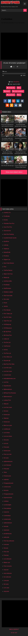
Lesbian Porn (7, 400)
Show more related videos (14, 172)
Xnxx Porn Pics (8, 227)
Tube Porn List (7, 320)
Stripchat (6, 418)
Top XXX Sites (7, 317)
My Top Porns (7, 331)
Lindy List (6, 338)
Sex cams (6, 299)
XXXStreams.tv (8, 328)
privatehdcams (7, 533)
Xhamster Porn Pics (9, 223)
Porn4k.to (6, 256)
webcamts (6, 537)
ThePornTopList (8, 270)
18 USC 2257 (14, 632)
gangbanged (11, 94)
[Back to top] (23, 631)
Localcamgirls (7, 504)
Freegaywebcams (8, 483)
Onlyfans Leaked (8, 292)
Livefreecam (7, 429)
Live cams (6, 587)
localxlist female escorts (10, 237)
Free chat (6, 551)
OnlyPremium (7, 288)
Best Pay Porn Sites (9, 364)
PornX (5, 302)
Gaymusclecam (8, 497)
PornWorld (6, 284)
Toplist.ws (6, 248)
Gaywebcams (7, 385)
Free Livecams (8, 566)
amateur (7, 91)
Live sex (6, 443)
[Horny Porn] (11, 3)
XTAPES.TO (7, 212)
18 (19, 87)
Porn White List (8, 357)
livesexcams (7, 450)
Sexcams (6, 439)
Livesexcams (7, 486)
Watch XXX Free (8, 274)
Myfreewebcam (8, 389)
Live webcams (7, 559)
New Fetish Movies (9, 263)
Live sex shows (8, 436)
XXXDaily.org (7, 324)
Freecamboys (7, 508)
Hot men (6, 411)
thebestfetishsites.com (9, 378)
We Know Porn (8, 335)
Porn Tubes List (8, 313)
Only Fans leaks (8, 295)
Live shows (7, 432)
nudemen (6, 479)
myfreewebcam (8, 522)
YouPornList (7, 346)
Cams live (6, 512)
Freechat (6, 555)
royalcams (6, 530)
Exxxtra (6, 219)
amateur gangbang (18, 91)
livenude (6, 526)
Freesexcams (7, 476)
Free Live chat (7, 454)
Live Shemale (7, 465)
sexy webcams (8, 573)
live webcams (7, 577)
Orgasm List (7, 259)
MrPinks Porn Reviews (10, 393)
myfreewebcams (8, 461)
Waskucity (6, 277)
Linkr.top (6, 245)
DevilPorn (6, 241)
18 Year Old (11, 87)
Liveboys (6, 501)
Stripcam (6, 403)
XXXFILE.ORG (8, 281)
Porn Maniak (7, 310)
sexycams (6, 591)
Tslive (5, 472)
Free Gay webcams (9, 540)
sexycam (6, 569)
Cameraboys (7, 515)
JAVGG (6, 306)
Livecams (6, 544)
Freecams (6, 447)
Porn (5, 266)
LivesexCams (7, 375)
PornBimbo (7, 216)
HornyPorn (16, 81)
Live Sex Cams (8, 371)
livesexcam (7, 414)
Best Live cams (8, 425)
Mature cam (7, 562)
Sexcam (6, 548)
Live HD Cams (7, 367)
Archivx (6, 349)
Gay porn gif (7, 360)
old (19, 94)
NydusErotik (7, 252)
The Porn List (7, 353)
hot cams (6, 458)
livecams (6, 490)
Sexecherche (7, 230)
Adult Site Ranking (9, 234)
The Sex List (7, 342)
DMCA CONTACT (14, 629)
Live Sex (6, 382)
